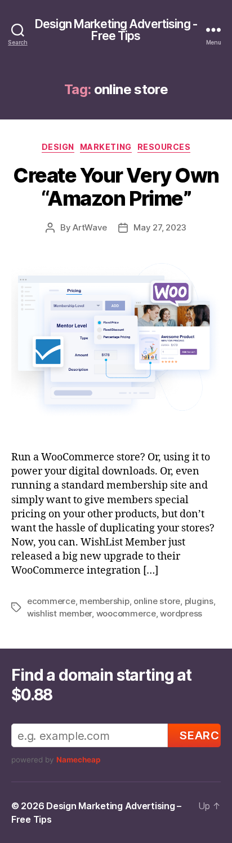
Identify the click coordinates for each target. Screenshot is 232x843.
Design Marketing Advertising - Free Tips (116, 30)
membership (104, 601)
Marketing (106, 147)
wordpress (181, 613)
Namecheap (78, 759)
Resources (164, 147)
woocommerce (126, 613)
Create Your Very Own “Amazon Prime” (115, 187)
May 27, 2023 (159, 227)
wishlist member (59, 613)
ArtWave (90, 227)
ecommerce (51, 601)
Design (58, 147)
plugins (199, 601)
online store (156, 601)
